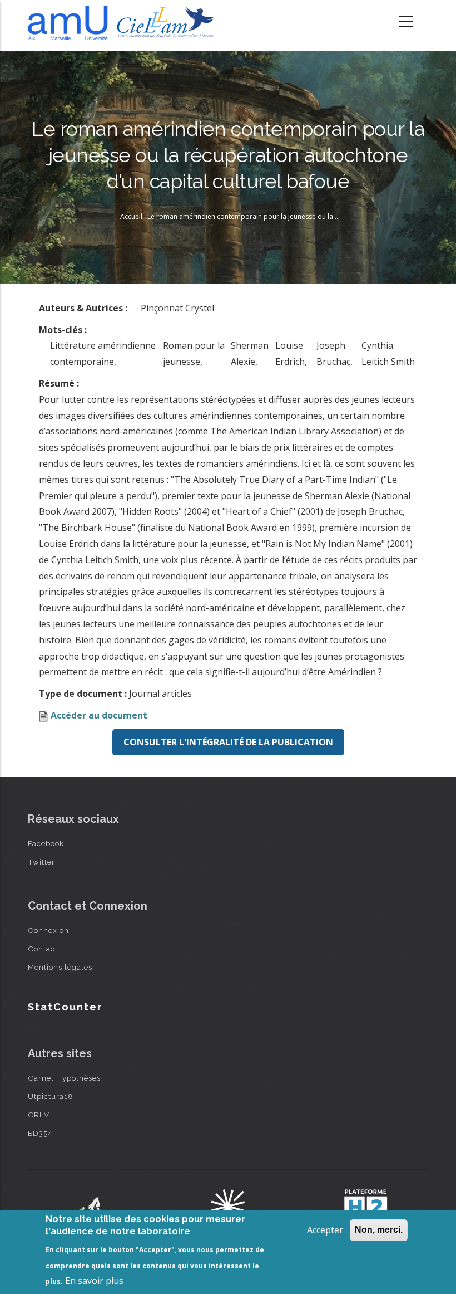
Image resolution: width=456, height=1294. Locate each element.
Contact (43, 948)
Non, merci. (379, 1229)
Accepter (325, 1230)
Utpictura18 (50, 1096)
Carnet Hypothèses (64, 1077)
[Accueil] (124, 23)
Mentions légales (60, 967)
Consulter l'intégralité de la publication (228, 742)
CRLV (38, 1114)
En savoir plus (94, 1281)
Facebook (46, 843)
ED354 (40, 1133)
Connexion (48, 930)
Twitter (41, 861)
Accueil (131, 216)
